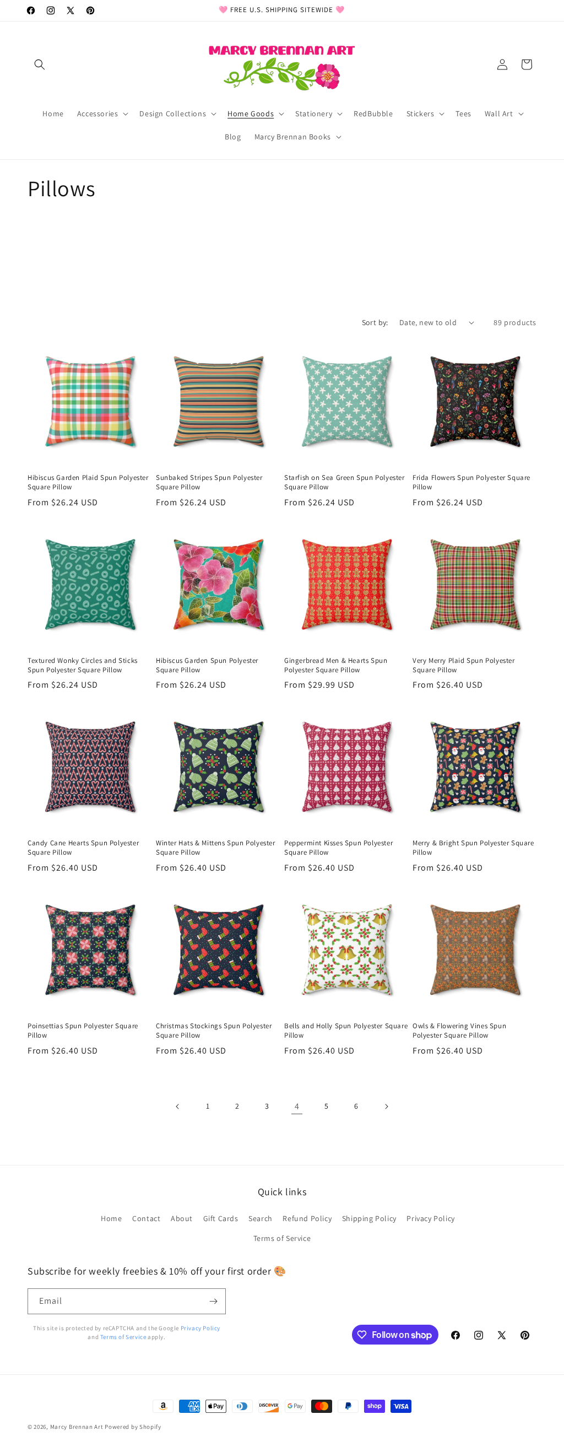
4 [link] (297, 1106)
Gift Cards (220, 1218)
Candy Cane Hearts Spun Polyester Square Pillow (83, 848)
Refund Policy (307, 1218)
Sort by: (375, 322)
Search (260, 1218)
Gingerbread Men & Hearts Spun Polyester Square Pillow (335, 665)
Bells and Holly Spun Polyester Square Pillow (346, 1031)
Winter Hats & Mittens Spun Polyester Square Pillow (215, 848)
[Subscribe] (213, 1301)
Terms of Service (282, 1238)
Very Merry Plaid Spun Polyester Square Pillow (464, 665)
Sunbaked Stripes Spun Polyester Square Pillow (209, 482)
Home (111, 1218)
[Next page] (386, 1106)
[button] (40, 64)
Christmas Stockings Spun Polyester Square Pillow (214, 1031)
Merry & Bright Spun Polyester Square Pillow (473, 848)
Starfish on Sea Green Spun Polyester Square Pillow (344, 482)
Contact (146, 1218)
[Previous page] (178, 1106)
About (182, 1218)
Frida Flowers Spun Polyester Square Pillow (471, 482)
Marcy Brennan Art (77, 1427)
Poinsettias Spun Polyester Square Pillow (83, 1031)
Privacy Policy (430, 1218)
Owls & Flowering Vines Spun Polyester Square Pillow (459, 1031)
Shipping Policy (369, 1218)
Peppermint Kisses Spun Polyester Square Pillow (338, 848)
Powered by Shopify (133, 1427)
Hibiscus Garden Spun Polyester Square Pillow (207, 665)
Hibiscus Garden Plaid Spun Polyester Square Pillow (88, 482)
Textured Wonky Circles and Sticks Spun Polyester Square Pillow (83, 665)
